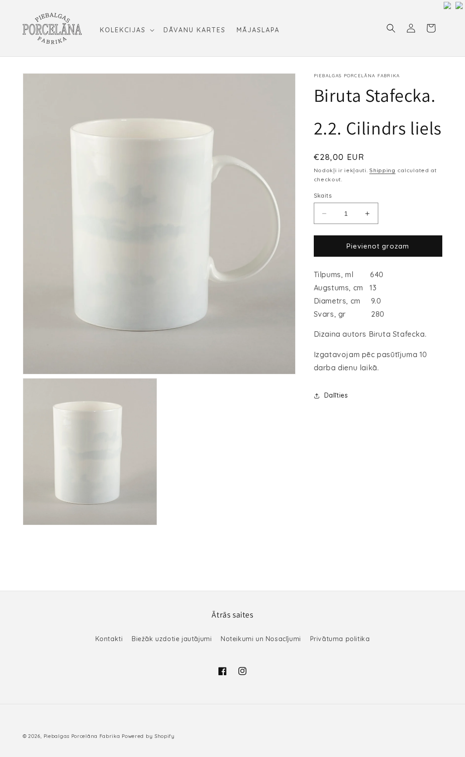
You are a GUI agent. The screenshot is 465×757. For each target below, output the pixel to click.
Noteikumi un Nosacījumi (261, 639)
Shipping (382, 170)
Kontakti (109, 639)
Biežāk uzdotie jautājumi (172, 639)
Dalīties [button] (336, 395)
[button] (126, 30)
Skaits (322, 195)
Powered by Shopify (148, 736)
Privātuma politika (340, 639)
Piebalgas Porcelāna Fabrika (82, 736)
